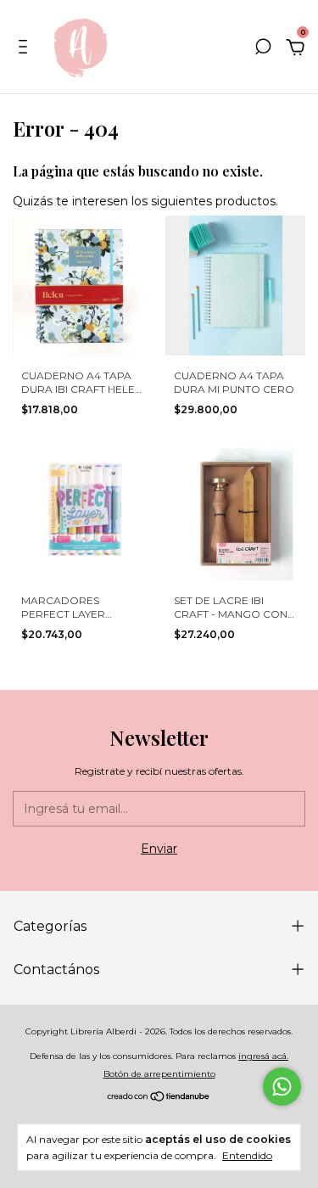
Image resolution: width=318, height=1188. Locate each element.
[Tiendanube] (159, 1098)
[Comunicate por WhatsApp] (282, 1087)
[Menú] (26, 49)
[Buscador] (263, 49)
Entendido (247, 1155)
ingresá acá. (263, 1056)
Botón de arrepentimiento (159, 1073)
